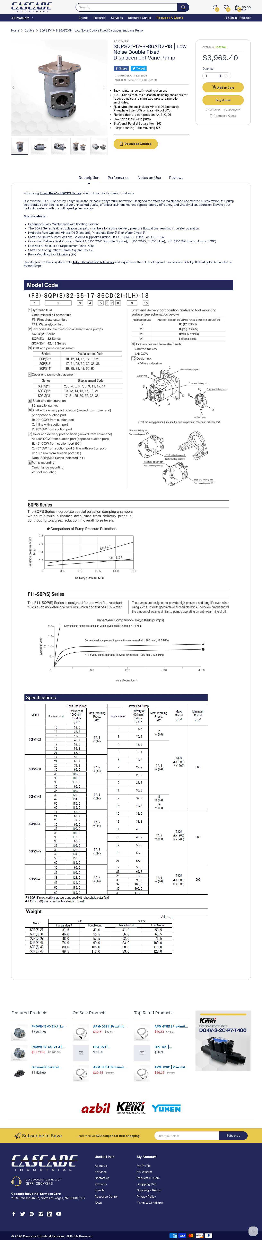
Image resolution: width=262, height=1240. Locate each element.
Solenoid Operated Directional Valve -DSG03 (45, 1067)
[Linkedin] (49, 1214)
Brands (99, 1190)
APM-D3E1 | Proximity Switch (109, 1027)
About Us (101, 1165)
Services (101, 1172)
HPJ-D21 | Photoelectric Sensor (109, 1047)
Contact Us (102, 1178)
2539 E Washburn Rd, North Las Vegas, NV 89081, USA (48, 1198)
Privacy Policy (146, 1196)
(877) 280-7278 (39, 1183)
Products (101, 1184)
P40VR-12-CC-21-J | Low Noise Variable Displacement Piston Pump (47, 1047)
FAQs (98, 1202)
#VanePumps (33, 266)
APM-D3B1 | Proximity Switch (109, 1067)
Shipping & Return (149, 1190)
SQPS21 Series (70, 193)
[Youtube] (58, 1214)
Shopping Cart (146, 1184)
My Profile (144, 1165)
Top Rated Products (153, 1012)
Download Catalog (137, 143)
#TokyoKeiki (193, 262)
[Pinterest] (31, 1214)
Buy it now (223, 100)
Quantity (207, 68)
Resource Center (106, 1196)
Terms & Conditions (150, 1202)
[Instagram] (40, 1214)
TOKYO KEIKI (121, 41)
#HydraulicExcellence (217, 262)
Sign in (232, 17)
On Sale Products (89, 1012)
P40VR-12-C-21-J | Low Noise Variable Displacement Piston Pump (49, 1027)
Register (245, 17)
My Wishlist (144, 1172)
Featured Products (29, 1012)
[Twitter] (22, 1214)
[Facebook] (13, 1214)
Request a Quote (148, 1178)
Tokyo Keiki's (49, 193)
